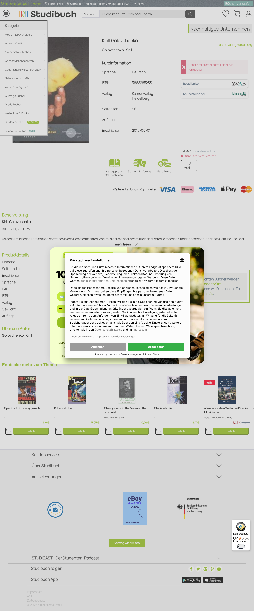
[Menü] (247, 522)
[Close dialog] (197, 254)
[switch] (241, 546)
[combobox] (63, 309)
